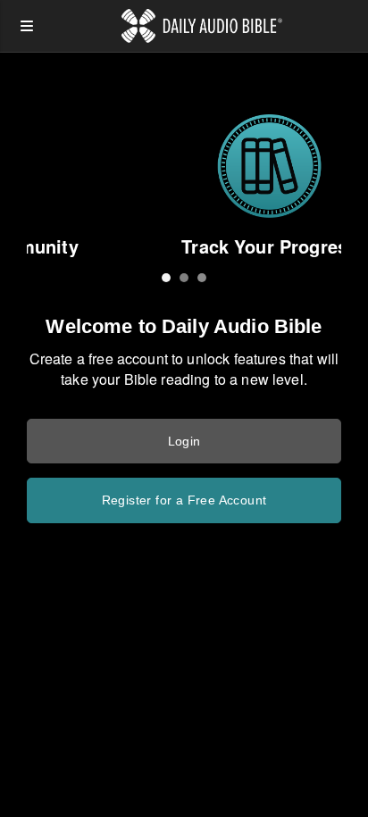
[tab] (166, 277)
